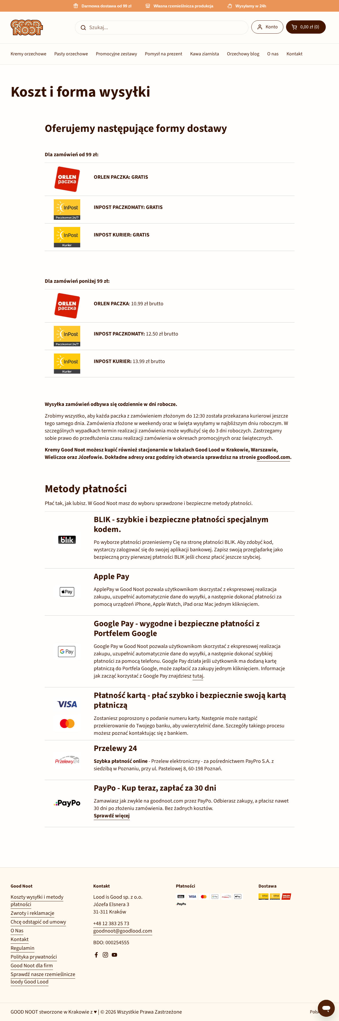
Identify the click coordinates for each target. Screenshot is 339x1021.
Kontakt (20, 939)
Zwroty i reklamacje (32, 913)
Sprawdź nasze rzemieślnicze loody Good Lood (43, 978)
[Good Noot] (27, 27)
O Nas (17, 930)
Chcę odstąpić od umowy (38, 922)
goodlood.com (273, 457)
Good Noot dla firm (32, 965)
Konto (272, 27)
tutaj (198, 676)
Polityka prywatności (34, 957)
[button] (306, 27)
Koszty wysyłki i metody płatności (37, 900)
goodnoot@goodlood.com (122, 931)
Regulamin (22, 948)
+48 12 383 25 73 (111, 923)
